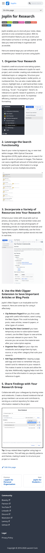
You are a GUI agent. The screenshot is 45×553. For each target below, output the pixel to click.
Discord (5, 514)
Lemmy (5, 521)
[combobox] (35, 3)
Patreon (5, 503)
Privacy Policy (7, 538)
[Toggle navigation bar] (3, 3)
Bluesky (5, 500)
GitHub (5, 525)
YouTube (5, 507)
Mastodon (6, 518)
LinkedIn (5, 511)
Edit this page (10, 467)
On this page (8, 10)
